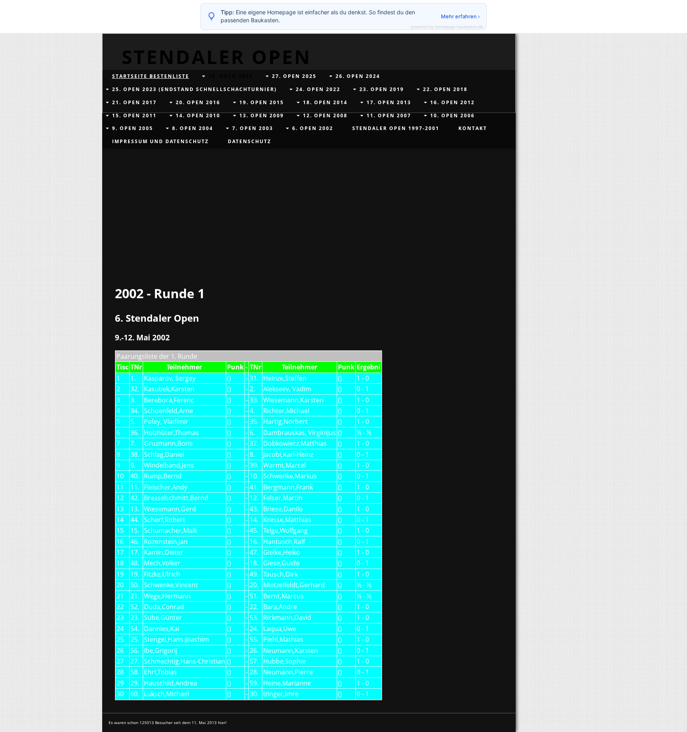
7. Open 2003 (252, 128)
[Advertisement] (306, 220)
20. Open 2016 (198, 102)
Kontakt (472, 128)
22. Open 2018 (445, 89)
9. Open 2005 (132, 128)
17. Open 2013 (389, 102)
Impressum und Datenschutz (160, 141)
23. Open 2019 (381, 89)
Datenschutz (249, 141)
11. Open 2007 (389, 115)
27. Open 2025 (294, 76)
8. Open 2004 (192, 128)
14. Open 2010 (198, 115)
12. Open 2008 (325, 115)
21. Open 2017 (134, 102)
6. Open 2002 (312, 128)
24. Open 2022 (318, 89)
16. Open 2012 (452, 102)
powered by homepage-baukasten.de (447, 27)
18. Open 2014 (325, 102)
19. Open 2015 (261, 102)
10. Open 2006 (452, 115)
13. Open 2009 (261, 115)
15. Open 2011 (134, 115)
